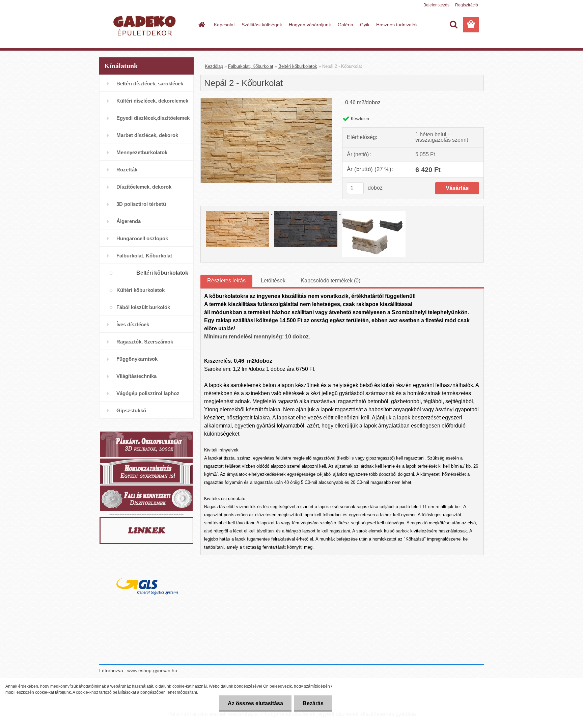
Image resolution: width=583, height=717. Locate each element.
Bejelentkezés (436, 5)
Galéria (345, 24)
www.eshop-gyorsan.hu (152, 670)
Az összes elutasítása (255, 703)
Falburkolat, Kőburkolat (250, 66)
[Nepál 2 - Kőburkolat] (266, 101)
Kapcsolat (224, 24)
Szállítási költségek (262, 24)
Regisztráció (466, 5)
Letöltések (273, 280)
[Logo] (145, 25)
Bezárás (313, 703)
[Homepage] (201, 24)
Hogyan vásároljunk (310, 24)
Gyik (364, 24)
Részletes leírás (226, 280)
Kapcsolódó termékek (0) (330, 280)
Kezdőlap (214, 66)
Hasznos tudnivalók (397, 24)
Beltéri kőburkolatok (297, 66)
